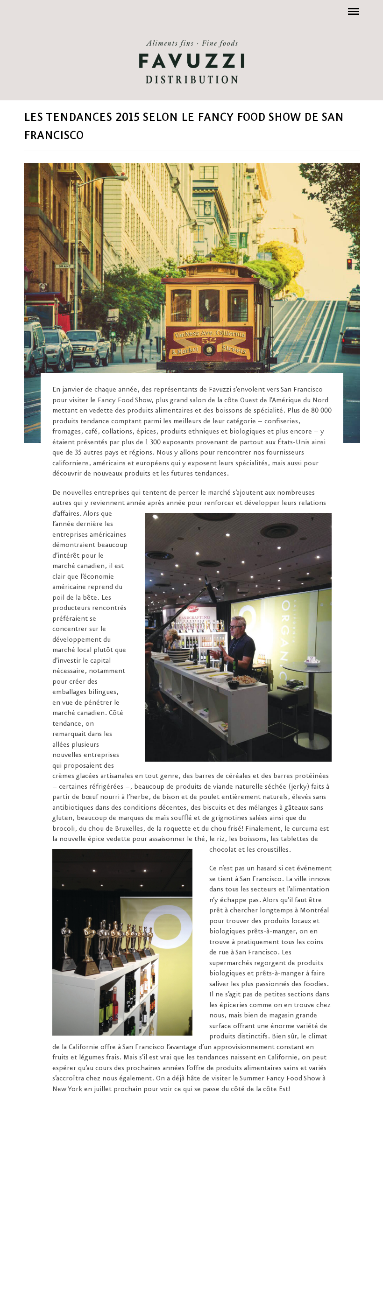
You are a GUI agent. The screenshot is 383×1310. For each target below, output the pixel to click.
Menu (352, 6)
